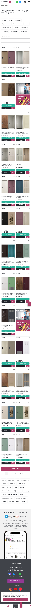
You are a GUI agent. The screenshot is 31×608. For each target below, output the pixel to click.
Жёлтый (9, 487)
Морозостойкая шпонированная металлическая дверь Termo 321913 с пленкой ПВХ (8, 133)
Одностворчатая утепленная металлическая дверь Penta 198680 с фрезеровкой (7, 423)
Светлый (24, 501)
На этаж (4, 491)
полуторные (5, 483)
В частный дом (21, 483)
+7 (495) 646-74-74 (15, 567)
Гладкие (10, 491)
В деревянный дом (12, 494)
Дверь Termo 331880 (6, 357)
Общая (3, 487)
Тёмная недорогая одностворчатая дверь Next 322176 (21, 133)
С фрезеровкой (17, 491)
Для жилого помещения (21, 498)
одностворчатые (25, 480)
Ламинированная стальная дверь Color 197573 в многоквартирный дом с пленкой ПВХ (21, 294)
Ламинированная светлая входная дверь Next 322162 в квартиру (7, 165)
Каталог (6, 5)
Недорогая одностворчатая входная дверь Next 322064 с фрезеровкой (7, 197)
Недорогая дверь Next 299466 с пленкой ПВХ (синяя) (8, 326)
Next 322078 (18, 164)
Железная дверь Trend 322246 (8, 100)
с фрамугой (11, 501)
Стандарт (22, 487)
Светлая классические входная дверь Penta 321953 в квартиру (22, 68)
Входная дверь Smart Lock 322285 (21, 455)
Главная (2, 5)
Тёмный (15, 487)
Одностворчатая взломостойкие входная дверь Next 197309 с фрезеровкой (8, 229)
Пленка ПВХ (11, 480)
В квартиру (26, 491)
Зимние (21, 494)
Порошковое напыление (7, 498)
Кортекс (4, 480)
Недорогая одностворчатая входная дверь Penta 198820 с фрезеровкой (22, 391)
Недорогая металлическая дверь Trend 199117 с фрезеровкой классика (7, 455)
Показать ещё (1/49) (15, 468)
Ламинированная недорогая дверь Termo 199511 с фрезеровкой (22, 262)
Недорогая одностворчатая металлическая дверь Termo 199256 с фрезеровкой (7, 391)
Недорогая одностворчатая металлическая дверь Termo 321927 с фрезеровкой (7, 262)
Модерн (18, 501)
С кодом (4, 494)
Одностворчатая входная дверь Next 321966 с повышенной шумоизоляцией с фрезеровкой (22, 197)
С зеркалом (12, 483)
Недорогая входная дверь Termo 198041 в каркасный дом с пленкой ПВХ (8, 294)
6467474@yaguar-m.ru (15, 570)
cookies (11, 593)
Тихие (17, 480)
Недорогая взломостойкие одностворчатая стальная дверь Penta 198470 (22, 423)
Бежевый (4, 501)
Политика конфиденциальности (15, 604)
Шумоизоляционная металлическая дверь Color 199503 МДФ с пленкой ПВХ (22, 358)
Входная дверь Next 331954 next (8, 67)
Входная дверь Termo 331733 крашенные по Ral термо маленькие (22, 229)
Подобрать (6, 75)
